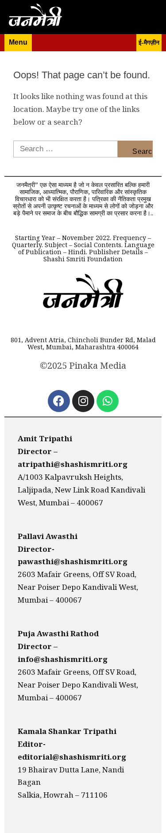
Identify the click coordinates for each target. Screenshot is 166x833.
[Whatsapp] (108, 401)
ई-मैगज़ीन (149, 42)
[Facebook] (59, 401)
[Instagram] (83, 401)
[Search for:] (65, 149)
